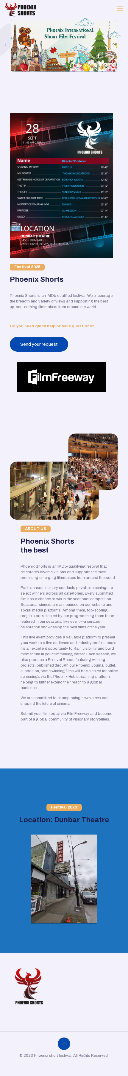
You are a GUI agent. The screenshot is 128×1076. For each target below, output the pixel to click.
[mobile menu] (120, 9)
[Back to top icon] (64, 1043)
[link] (61, 377)
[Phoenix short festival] (21, 8)
